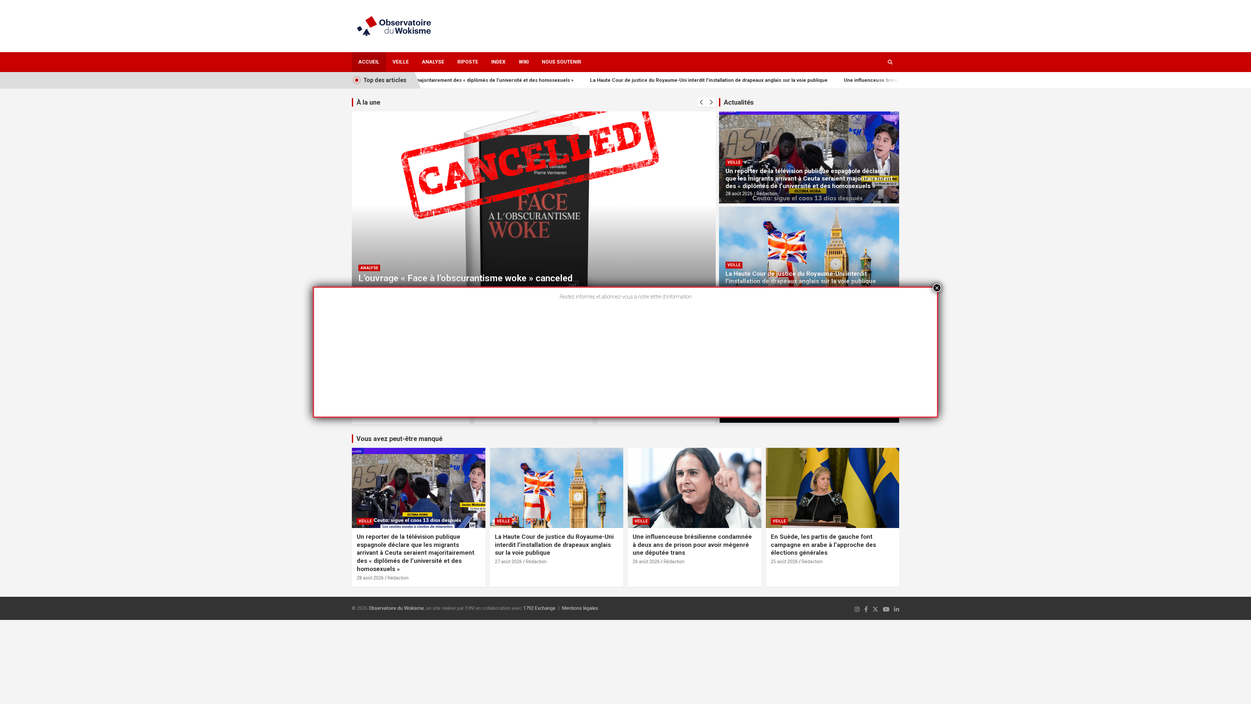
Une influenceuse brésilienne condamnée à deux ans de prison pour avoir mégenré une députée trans (692, 544)
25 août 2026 (784, 561)
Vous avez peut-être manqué (399, 439)
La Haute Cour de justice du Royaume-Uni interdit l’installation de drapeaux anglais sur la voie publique (664, 80)
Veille (401, 62)
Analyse (433, 62)
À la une (368, 102)
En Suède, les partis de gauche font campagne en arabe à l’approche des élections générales (823, 544)
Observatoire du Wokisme (396, 608)
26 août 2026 (646, 561)
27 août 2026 (508, 561)
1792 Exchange (539, 608)
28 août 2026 (739, 193)
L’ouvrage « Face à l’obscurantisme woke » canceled (465, 278)
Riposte (467, 62)
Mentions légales (580, 608)
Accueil (369, 62)
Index (498, 62)
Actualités (739, 102)
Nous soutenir (561, 62)
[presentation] (701, 102)
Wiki (524, 62)
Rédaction (766, 193)
